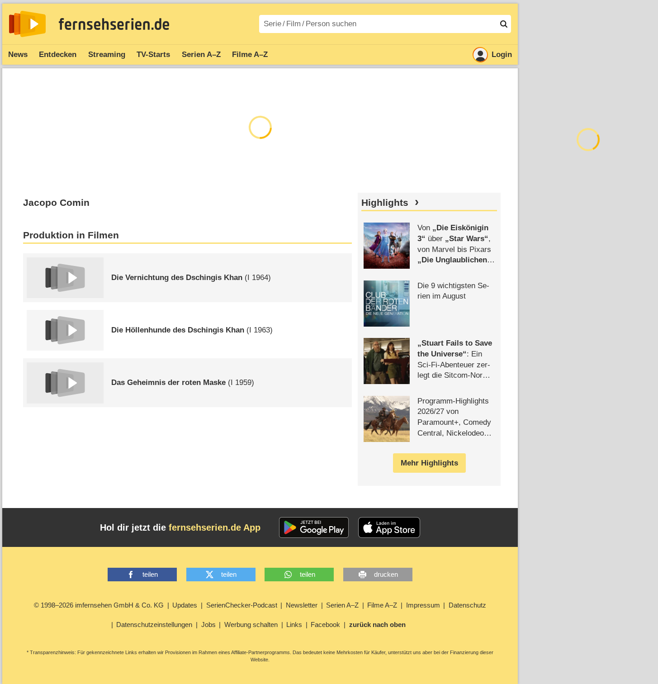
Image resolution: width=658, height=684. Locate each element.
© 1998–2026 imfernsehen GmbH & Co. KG (99, 605)
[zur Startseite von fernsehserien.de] (27, 24)
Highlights (384, 202)
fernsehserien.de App (214, 527)
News (18, 54)
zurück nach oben (377, 624)
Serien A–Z (201, 54)
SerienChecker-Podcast (241, 605)
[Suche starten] (504, 24)
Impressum (423, 605)
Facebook (325, 624)
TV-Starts (153, 54)
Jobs (208, 624)
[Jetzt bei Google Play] (314, 527)
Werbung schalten (251, 624)
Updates (184, 605)
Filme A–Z (250, 54)
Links (294, 624)
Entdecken (57, 54)
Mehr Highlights (429, 463)
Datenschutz (467, 605)
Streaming (106, 54)
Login (502, 54)
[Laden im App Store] (389, 527)
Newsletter (301, 605)
